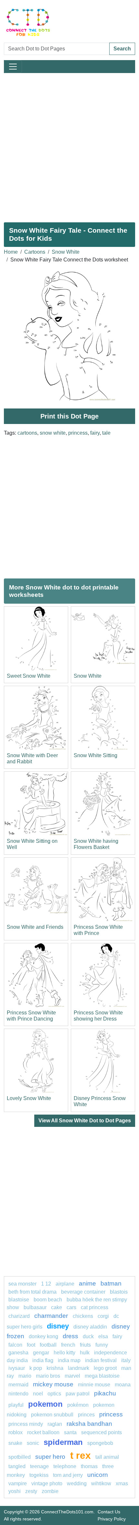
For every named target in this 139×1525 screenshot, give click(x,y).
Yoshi (14, 1491)
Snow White (66, 252)
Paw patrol (78, 1393)
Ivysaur (16, 1368)
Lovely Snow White (29, 1098)
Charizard (19, 1316)
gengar (41, 1352)
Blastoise (18, 1299)
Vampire (17, 1483)
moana (123, 1384)
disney (58, 1326)
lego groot (105, 1368)
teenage (39, 1466)
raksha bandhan (89, 1423)
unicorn (97, 1474)
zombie (50, 1491)
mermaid (18, 1384)
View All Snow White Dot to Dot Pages (84, 1120)
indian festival (101, 1360)
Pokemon (45, 1404)
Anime (87, 1283)
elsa (103, 1336)
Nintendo (18, 1393)
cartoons (27, 433)
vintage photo (46, 1483)
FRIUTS (85, 1345)
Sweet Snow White (28, 676)
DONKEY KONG (43, 1336)
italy (126, 1360)
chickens (83, 1316)
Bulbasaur (35, 1307)
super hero (51, 1456)
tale (106, 433)
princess (78, 433)
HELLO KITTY (64, 1352)
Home (11, 252)
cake (56, 1307)
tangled (17, 1466)
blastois (119, 1292)
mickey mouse (53, 1384)
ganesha (18, 1352)
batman (111, 1283)
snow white (53, 433)
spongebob (100, 1443)
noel (38, 1393)
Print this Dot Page (69, 416)
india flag (42, 1360)
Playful (16, 1405)
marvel (72, 1376)
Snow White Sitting (95, 755)
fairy (95, 433)
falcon (15, 1345)
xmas (122, 1483)
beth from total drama (32, 1292)
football (48, 1345)
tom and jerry (68, 1475)
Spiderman (63, 1442)
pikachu (105, 1393)
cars (71, 1307)
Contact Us (109, 1511)
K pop (35, 1368)
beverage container (83, 1292)
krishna (55, 1368)
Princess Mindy (25, 1424)
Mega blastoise (102, 1376)
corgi (103, 1316)
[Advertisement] (69, 145)
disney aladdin (90, 1326)
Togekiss (38, 1475)
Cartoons (34, 252)
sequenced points (101, 1432)
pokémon (78, 1405)
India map (69, 1360)
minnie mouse (94, 1384)
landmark (78, 1368)
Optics (54, 1393)
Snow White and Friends (35, 927)
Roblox (15, 1432)
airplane (65, 1284)
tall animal (107, 1457)
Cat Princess (94, 1307)
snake (15, 1443)
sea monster (23, 1284)
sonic (33, 1443)
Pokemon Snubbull (52, 1414)
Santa (70, 1432)
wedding (77, 1483)
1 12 (46, 1284)
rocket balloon (43, 1432)
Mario (24, 1376)
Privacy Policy (112, 1518)
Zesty (31, 1491)
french (68, 1345)
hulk (85, 1352)
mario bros (48, 1376)
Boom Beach (48, 1299)
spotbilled (19, 1457)
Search (122, 48)
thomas (89, 1466)
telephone (64, 1466)
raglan (55, 1424)
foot (31, 1345)
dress (70, 1336)
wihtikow (101, 1483)
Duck (88, 1336)
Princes (86, 1414)
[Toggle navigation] (13, 66)
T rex (80, 1455)
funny (101, 1345)
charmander (52, 1315)
